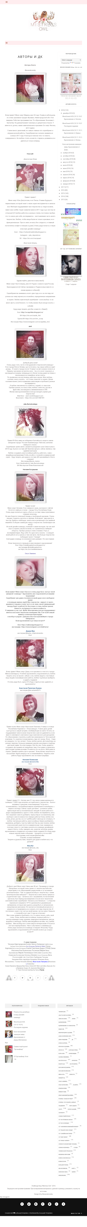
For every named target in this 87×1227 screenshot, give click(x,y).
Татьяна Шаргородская (17, 944)
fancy (37, 970)
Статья (76, 1147)
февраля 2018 (68, 181)
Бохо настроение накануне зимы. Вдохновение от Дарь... (71, 147)
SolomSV (33, 966)
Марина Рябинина (64, 1057)
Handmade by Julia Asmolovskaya (32, 463)
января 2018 (67, 184)
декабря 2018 (68, 113)
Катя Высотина (73, 1050)
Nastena (13, 966)
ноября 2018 (67, 153)
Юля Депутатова (63, 1164)
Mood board (62, 1175)
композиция (72, 1053)
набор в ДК (62, 1064)
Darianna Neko (40, 946)
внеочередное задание (65, 1032)
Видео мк (61, 1029)
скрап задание (72, 1109)
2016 (63, 190)
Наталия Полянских (64, 1070)
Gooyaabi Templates (46, 1213)
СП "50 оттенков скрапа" (66, 1119)
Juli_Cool (26, 957)
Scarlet (28, 948)
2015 (63, 193)
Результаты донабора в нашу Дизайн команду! (21, 1014)
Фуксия (49, 966)
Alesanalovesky (30, 70)
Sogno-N (27, 968)
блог (30, 635)
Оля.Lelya (37, 953)
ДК (72, 1039)
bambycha (31, 970)
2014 (63, 196)
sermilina (43, 966)
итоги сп (61, 1050)
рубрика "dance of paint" (66, 1098)
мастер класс (63, 1060)
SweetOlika (45, 953)
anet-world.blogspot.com (34, 396)
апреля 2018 (67, 174)
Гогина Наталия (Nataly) (23, 962)
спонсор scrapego (64, 1147)
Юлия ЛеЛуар (62, 1161)
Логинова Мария (38, 951)
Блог (19, 312)
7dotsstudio (62, 1011)
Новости (72, 1074)
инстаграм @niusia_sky (30, 848)
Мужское (74, 1060)
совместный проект (65, 1116)
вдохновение (62, 1022)
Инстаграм (15, 322)
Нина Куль (62, 1074)
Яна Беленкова (25, 951)
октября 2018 (67, 156)
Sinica (27, 966)
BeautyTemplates (22, 1213)
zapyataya (26, 959)
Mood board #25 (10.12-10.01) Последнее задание (21, 1024)
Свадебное (62, 1105)
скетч (60, 1109)
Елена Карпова (63, 1043)
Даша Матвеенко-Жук (65, 1036)
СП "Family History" (64, 1140)
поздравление (63, 1088)
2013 (63, 199)
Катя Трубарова (36, 957)
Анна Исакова (63, 1018)
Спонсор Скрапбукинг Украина (68, 1144)
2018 (63, 110)
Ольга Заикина (63, 1081)
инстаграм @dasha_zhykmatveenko (30, 633)
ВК (21, 315)
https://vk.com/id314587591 (34, 398)
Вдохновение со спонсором (67, 1025)
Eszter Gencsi (31, 944)
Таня (19, 970)
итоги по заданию (64, 1046)
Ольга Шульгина (20, 946)
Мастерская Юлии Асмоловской (31, 465)
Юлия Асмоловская (64, 1158)
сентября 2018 (68, 159)
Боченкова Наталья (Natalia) (26, 955)
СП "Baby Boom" (63, 1137)
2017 (63, 187)
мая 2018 (66, 171)
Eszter (74, 1171)
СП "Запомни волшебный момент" (69, 1126)
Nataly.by (20, 968)
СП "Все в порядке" (64, 1123)
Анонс (74, 1018)
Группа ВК (21, 319)
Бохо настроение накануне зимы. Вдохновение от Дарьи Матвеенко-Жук (16, 1037)
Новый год (62, 1077)
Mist (38, 966)
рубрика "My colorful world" (67, 1102)
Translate (77, 63)
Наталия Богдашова (64, 1067)
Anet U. (74, 1168)
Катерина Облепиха (37, 959)
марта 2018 (67, 178)
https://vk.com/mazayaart (32, 238)
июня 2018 (66, 168)
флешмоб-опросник (64, 1154)
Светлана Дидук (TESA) (41, 948)
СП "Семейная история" (65, 1133)
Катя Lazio (62, 1053)
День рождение (63, 1039)
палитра (75, 1084)
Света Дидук (73, 1105)
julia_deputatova (34, 235)
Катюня (24, 970)
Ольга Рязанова (42, 955)
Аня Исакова (30, 946)
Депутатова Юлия (30, 159)
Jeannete (33, 968)
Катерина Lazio (43, 944)
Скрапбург (62, 1112)
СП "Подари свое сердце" (66, 1130)
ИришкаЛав (20, 966)
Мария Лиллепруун (25, 953)
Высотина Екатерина (19, 948)
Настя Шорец (73, 1064)
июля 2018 (66, 165)
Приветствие (62, 1091)
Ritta (20, 959)
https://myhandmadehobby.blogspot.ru (32, 232)
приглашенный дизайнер (66, 1095)
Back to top (76, 1213)
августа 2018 (67, 162)
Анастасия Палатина (65, 1015)
